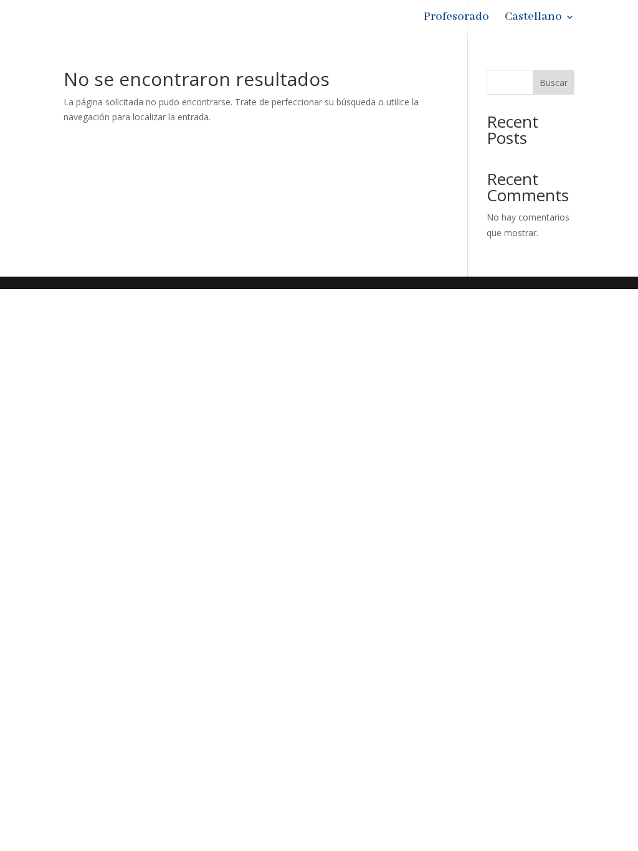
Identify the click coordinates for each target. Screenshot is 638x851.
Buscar (554, 82)
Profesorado (456, 18)
